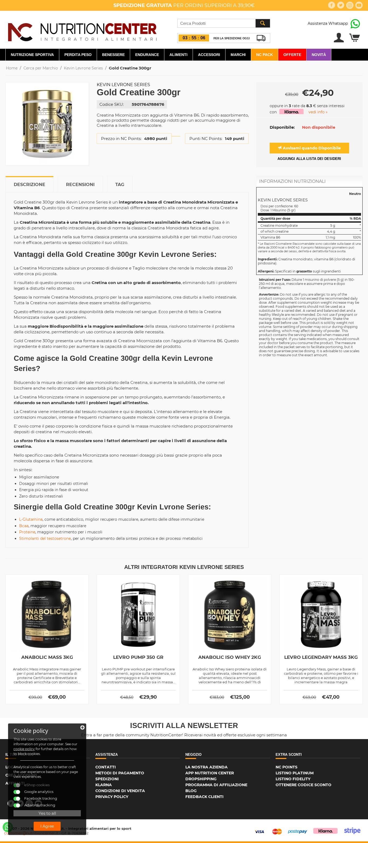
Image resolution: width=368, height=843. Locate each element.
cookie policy (24, 749)
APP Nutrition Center (209, 773)
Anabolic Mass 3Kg (47, 657)
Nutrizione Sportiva (32, 55)
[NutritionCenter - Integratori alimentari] (82, 30)
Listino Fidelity (293, 778)
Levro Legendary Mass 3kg (321, 657)
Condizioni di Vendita (120, 790)
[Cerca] (262, 23)
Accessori (209, 55)
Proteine (27, 532)
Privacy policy (111, 796)
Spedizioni (107, 778)
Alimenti (178, 55)
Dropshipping (201, 778)
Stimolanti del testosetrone (45, 538)
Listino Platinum (295, 773)
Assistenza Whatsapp (328, 23)
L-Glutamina (31, 519)
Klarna (103, 784)
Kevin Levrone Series (83, 68)
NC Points (286, 767)
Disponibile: (282, 127)
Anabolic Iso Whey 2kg (229, 657)
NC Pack (264, 55)
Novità (319, 55)
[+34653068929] (8, 827)
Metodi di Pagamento (119, 773)
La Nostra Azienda (206, 767)
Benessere (113, 55)
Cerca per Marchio (40, 68)
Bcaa (24, 525)
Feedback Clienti (204, 796)
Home (12, 68)
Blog (191, 790)
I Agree (47, 826)
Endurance (147, 55)
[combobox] (223, 23)
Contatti (105, 767)
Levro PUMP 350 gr (138, 657)
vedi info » (318, 112)
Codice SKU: (111, 104)
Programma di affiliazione (216, 784)
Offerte (292, 55)
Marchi (238, 55)
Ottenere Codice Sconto (303, 784)
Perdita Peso (78, 55)
